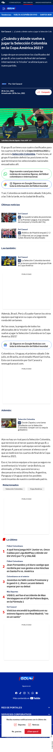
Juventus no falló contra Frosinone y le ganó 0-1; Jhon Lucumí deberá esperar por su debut (27, 583)
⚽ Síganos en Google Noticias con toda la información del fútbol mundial (29, 344)
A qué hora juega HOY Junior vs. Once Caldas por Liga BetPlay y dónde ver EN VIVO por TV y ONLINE (28, 552)
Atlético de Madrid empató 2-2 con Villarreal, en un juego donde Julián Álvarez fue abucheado (34, 235)
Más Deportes (12, 592)
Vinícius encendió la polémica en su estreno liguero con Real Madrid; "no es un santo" (27, 613)
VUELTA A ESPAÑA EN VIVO (25, 15)
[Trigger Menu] (3, 8)
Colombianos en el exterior (18, 576)
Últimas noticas (15, 2)
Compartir (45, 92)
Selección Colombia (23, 153)
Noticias (35, 725)
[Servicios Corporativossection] (49, 714)
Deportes (22, 725)
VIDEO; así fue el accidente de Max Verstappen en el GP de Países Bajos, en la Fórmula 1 (28, 598)
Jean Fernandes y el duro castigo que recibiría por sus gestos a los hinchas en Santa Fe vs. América (28, 568)
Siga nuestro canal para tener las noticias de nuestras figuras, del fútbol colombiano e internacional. (29, 174)
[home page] (3, 2)
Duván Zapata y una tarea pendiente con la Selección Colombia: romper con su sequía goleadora (33, 426)
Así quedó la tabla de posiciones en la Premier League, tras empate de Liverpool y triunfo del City (34, 219)
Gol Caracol (28, 2)
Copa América (36, 489)
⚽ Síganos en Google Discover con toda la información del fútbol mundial (29, 184)
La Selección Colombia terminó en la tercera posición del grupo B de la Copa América (34, 263)
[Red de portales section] (49, 707)
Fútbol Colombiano (15, 546)
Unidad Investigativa (43, 2)
